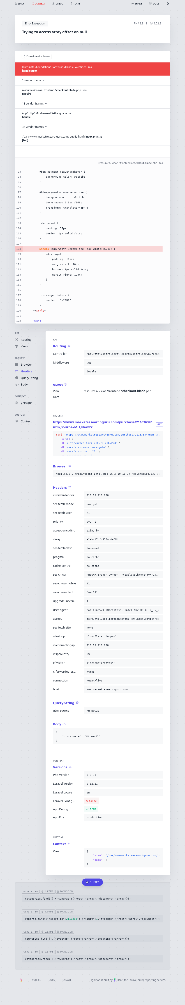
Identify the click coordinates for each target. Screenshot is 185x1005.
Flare (120, 980)
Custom (20, 414)
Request (20, 358)
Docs (52, 980)
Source (36, 980)
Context (20, 396)
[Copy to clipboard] (158, 354)
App (17, 333)
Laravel (66, 980)
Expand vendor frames (38, 56)
